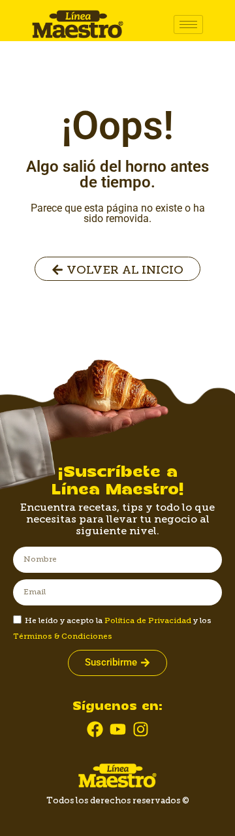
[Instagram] (141, 729)
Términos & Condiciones (62, 636)
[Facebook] (95, 729)
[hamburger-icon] (188, 24)
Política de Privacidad (147, 620)
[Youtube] (118, 729)
